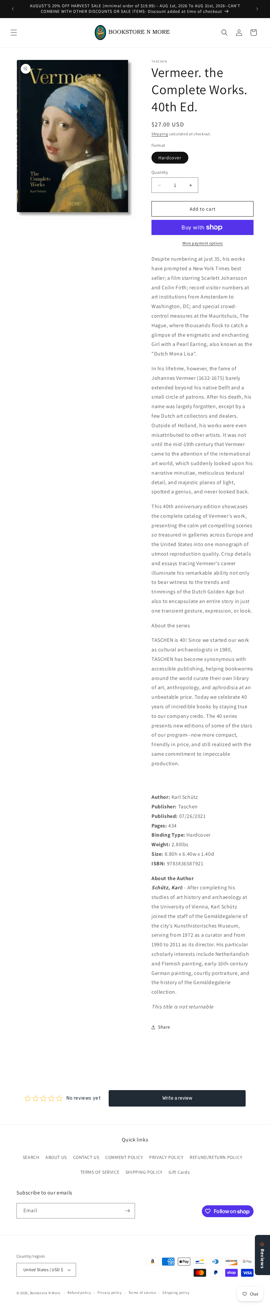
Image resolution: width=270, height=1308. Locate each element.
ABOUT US (56, 1157)
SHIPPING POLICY (144, 1172)
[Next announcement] (257, 9)
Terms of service (142, 1292)
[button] (14, 32)
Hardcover (169, 158)
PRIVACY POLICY (166, 1157)
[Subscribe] (127, 1210)
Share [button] (164, 1027)
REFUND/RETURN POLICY (216, 1157)
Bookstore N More (45, 1293)
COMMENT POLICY (124, 1157)
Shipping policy (176, 1292)
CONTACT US (86, 1157)
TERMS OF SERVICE (100, 1172)
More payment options (202, 243)
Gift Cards (179, 1172)
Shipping (159, 133)
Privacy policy (109, 1292)
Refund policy (79, 1292)
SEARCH (31, 1157)
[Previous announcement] (13, 9)
